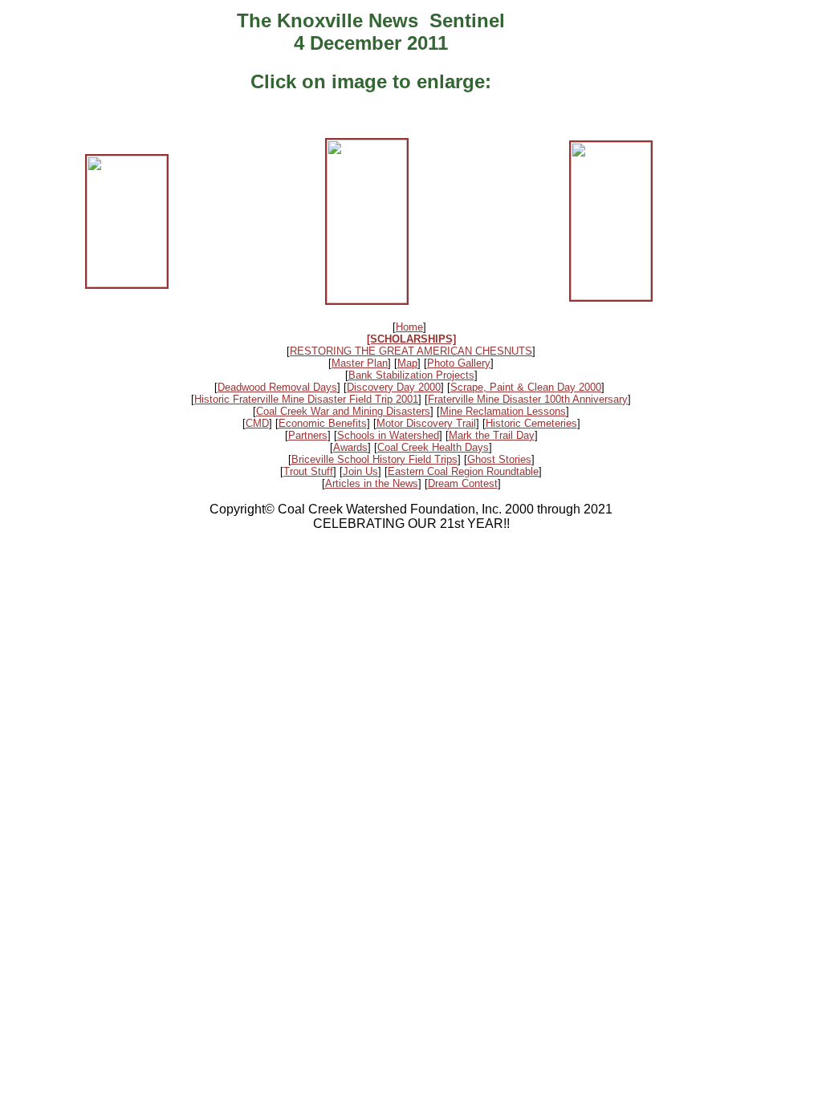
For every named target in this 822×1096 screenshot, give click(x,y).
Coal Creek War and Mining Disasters (343, 411)
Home (409, 327)
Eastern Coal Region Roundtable (463, 471)
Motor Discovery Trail (426, 423)
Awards (350, 447)
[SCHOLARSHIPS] (411, 339)
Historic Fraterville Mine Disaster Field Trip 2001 (306, 399)
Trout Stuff (308, 471)
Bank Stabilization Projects (411, 375)
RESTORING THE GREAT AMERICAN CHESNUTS (411, 351)
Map (407, 363)
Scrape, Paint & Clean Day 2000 (525, 387)
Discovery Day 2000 (394, 387)
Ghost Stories (499, 459)
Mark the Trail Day (492, 435)
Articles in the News (371, 483)
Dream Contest (463, 483)
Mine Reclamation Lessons (503, 411)
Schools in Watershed (388, 435)
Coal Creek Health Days (433, 447)
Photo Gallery (458, 363)
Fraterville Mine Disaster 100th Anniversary (528, 399)
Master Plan (360, 363)
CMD (257, 423)
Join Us (360, 471)
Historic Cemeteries (531, 423)
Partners (308, 435)
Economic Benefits (323, 423)
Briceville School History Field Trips (374, 459)
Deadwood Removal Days (277, 387)
